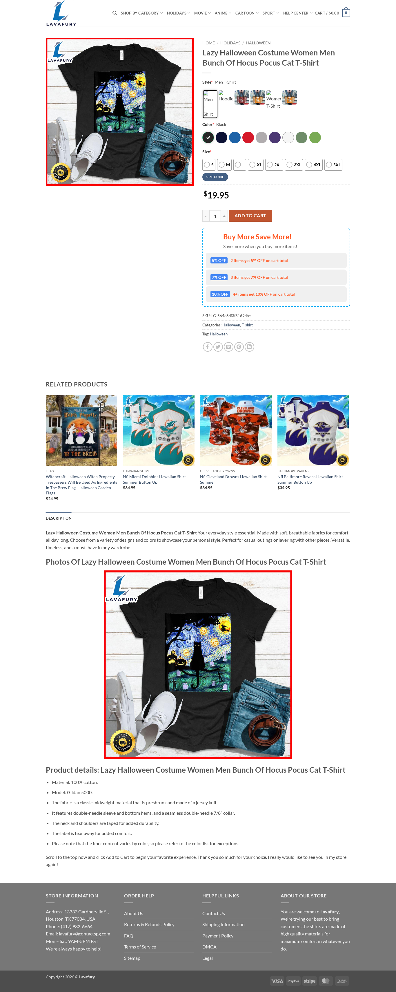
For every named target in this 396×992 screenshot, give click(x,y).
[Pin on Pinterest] (239, 347)
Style (207, 81)
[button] (332, 13)
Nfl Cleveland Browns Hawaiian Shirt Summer (233, 479)
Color (208, 124)
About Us (133, 913)
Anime (221, 13)
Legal (207, 958)
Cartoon (245, 13)
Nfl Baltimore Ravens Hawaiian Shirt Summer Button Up (310, 479)
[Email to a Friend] (228, 347)
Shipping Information (223, 924)
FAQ (128, 935)
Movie (200, 13)
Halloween (258, 43)
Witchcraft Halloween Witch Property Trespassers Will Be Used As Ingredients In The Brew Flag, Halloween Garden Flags (81, 484)
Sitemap (132, 958)
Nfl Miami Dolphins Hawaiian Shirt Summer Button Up (154, 479)
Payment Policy (217, 935)
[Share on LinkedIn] (249, 347)
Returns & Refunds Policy (149, 924)
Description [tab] (59, 518)
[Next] (348, 453)
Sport (269, 13)
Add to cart (250, 215)
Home (208, 43)
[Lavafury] (75, 13)
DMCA (209, 946)
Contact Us (213, 913)
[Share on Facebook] (207, 347)
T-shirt (247, 325)
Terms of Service (140, 946)
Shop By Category (140, 13)
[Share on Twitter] (218, 347)
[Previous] (46, 453)
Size (206, 151)
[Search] (114, 13)
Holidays (176, 13)
